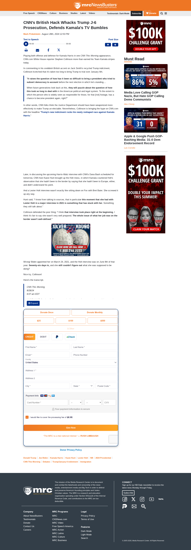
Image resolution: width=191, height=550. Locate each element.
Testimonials (112, 13)
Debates (46, 462)
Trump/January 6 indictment (65, 462)
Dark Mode (124, 13)
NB (91, 458)
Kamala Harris (56, 458)
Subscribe (136, 13)
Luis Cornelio (129, 148)
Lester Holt (83, 458)
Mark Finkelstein (31, 34)
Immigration (85, 462)
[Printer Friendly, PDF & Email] (37, 50)
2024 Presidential (103, 458)
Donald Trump (29, 458)
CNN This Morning (31, 462)
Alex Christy (129, 104)
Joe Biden (43, 458)
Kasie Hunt (70, 458)
